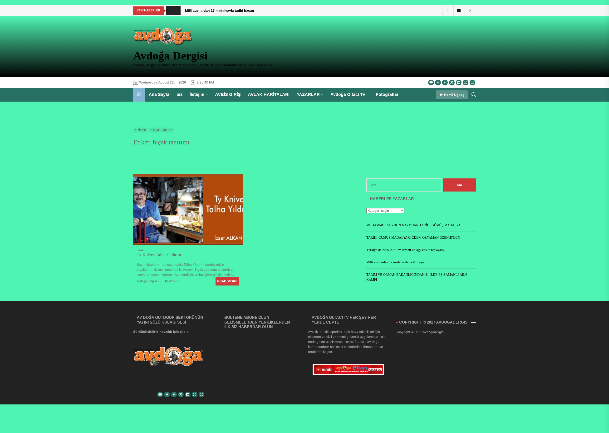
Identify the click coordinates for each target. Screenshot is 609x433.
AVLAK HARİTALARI (269, 94)
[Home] (139, 95)
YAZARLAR (308, 94)
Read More (227, 281)
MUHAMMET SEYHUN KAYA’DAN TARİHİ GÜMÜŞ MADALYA (413, 225)
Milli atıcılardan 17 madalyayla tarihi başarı (395, 262)
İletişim (197, 94)
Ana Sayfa (159, 94)
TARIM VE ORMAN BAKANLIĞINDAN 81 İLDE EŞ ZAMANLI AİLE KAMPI (416, 277)
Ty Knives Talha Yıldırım (159, 254)
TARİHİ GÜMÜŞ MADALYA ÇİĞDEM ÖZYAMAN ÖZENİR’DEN (413, 238)
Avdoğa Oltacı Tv (347, 94)
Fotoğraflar (387, 94)
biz (179, 94)
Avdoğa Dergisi (170, 55)
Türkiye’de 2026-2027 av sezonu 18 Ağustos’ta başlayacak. (406, 250)
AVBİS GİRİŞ (228, 94)
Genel (141, 250)
